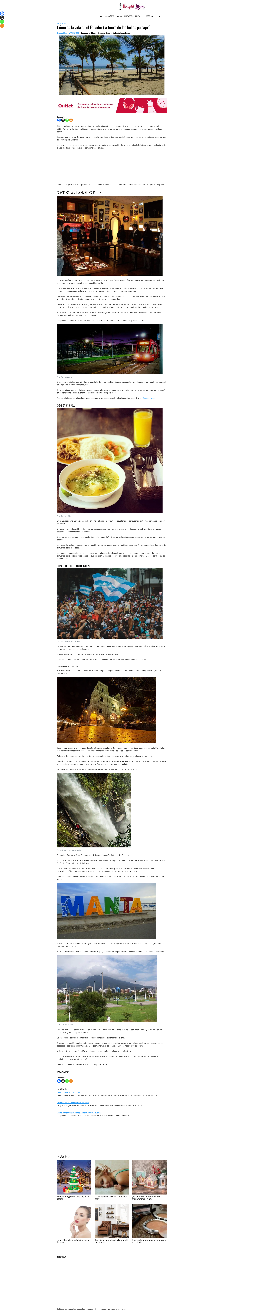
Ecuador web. (149, 398)
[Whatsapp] (67, 120)
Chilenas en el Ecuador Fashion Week (73, 1103)
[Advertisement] (112, 166)
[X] (63, 120)
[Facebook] (59, 120)
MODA (119, 16)
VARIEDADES (61, 23)
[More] (71, 120)
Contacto (163, 16)
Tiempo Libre (62, 33)
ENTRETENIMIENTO (132, 16)
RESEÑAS (149, 16)
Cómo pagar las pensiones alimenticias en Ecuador (79, 1113)
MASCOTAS (109, 16)
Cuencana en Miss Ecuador (69, 1092)
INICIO (99, 16)
